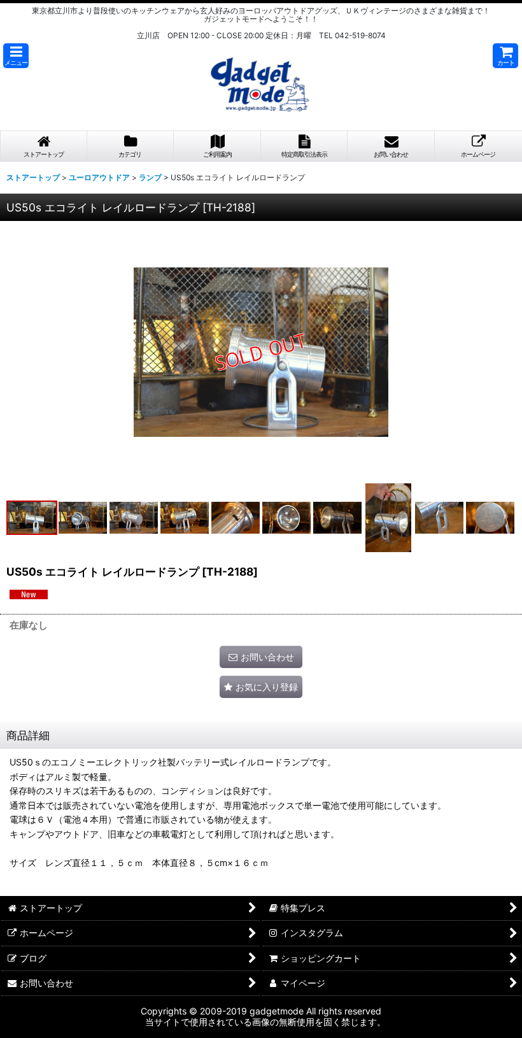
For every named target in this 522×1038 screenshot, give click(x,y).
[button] (16, 55)
